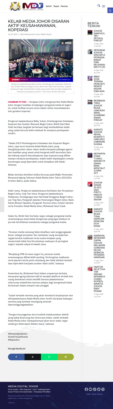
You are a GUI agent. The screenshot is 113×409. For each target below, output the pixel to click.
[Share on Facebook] (16, 357)
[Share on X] (33, 357)
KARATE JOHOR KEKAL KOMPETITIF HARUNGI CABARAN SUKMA (101, 137)
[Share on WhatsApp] (49, 357)
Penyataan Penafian (42, 392)
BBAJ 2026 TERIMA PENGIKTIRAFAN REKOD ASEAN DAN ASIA (103, 84)
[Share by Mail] (65, 357)
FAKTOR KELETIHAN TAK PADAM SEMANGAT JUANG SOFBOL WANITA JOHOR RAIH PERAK (100, 279)
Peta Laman (13, 389)
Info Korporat (25, 389)
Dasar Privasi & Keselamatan (20, 392)
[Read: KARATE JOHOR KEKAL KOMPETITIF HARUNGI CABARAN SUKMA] (90, 131)
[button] (110, 10)
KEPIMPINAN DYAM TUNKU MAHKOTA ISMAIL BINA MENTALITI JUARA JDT (101, 163)
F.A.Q (35, 389)
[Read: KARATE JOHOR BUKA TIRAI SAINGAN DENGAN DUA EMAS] (90, 210)
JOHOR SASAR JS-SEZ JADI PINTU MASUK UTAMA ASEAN (98, 191)
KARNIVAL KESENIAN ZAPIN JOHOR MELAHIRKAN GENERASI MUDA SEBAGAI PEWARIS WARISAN (101, 246)
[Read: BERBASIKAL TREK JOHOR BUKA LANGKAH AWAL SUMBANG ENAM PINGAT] (90, 102)
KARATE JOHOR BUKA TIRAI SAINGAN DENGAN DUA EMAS (99, 217)
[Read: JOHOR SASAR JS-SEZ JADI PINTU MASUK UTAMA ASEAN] (90, 184)
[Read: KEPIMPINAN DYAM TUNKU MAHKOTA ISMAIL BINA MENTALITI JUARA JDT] (90, 155)
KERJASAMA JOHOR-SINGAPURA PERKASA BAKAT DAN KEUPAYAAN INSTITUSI (100, 58)
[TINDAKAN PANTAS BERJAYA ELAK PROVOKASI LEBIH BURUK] (111, 204)
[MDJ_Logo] (38, 6)
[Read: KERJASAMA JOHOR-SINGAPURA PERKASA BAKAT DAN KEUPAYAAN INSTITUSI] (90, 51)
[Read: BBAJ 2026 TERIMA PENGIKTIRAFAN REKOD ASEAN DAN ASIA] (90, 78)
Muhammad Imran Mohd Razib (37, 34)
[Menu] (103, 6)
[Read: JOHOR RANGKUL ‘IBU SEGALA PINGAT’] (90, 32)
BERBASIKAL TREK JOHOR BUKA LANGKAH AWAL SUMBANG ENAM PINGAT (101, 110)
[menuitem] (97, 6)
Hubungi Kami (43, 389)
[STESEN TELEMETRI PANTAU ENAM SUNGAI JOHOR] (2, 204)
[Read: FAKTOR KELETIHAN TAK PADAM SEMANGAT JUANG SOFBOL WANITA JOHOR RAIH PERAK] (90, 268)
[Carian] (97, 6)
